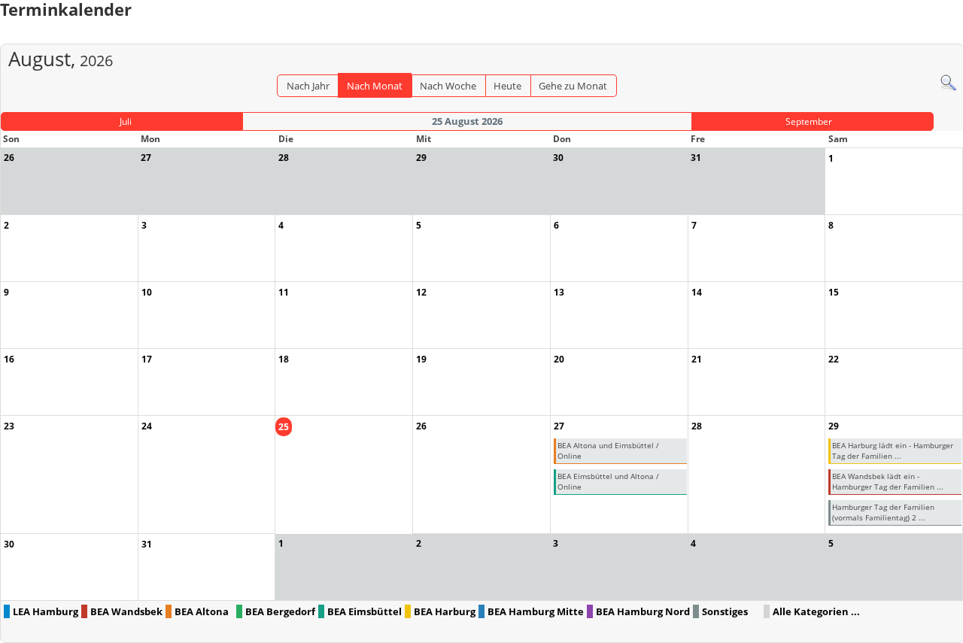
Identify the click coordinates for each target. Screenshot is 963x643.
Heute (507, 86)
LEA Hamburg (45, 611)
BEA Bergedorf (280, 611)
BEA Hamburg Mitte (536, 611)
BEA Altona (202, 611)
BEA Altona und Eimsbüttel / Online (608, 450)
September (808, 121)
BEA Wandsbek (126, 611)
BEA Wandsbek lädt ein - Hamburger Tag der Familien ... (887, 481)
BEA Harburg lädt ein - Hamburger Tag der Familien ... (892, 450)
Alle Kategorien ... (816, 611)
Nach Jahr (308, 86)
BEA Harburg (444, 611)
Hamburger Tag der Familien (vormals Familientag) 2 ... (883, 512)
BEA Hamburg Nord (643, 611)
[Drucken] (952, 36)
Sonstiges (725, 611)
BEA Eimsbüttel (364, 611)
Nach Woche (448, 86)
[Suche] (948, 82)
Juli (126, 121)
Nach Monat (375, 86)
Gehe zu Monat (573, 86)
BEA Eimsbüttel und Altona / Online (608, 481)
